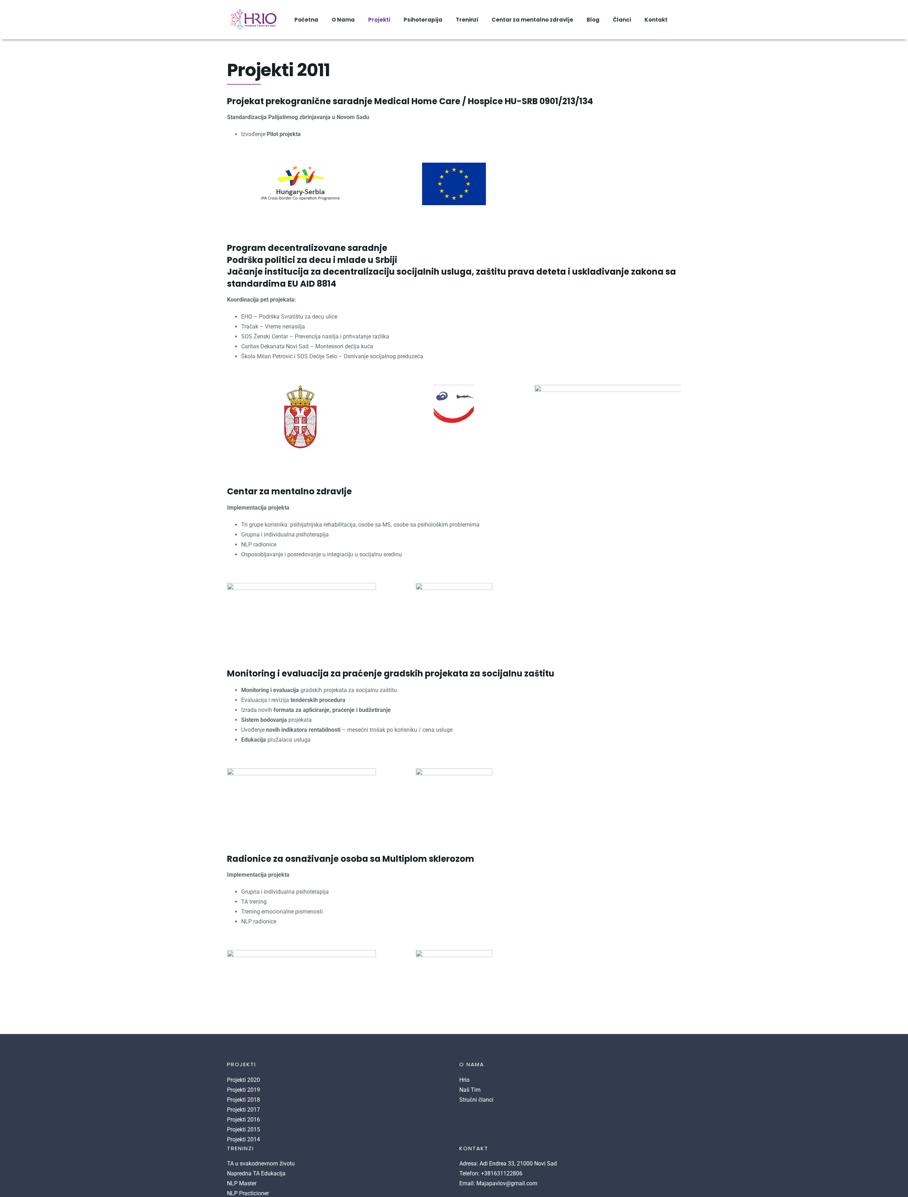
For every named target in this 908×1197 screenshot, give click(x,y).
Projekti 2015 (243, 1129)
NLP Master (241, 1183)
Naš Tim (470, 1089)
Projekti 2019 (243, 1089)
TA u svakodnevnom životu (261, 1163)
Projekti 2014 (243, 1139)
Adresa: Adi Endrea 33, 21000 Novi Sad (508, 1163)
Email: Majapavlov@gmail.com (498, 1183)
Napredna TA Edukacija (256, 1173)
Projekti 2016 (243, 1119)
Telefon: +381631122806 (490, 1173)
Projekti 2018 (243, 1099)
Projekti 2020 (243, 1080)
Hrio (464, 1080)
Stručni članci (476, 1099)
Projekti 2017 (243, 1109)
